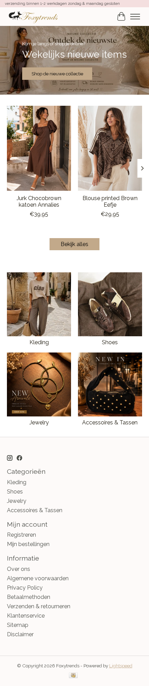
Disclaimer (20, 634)
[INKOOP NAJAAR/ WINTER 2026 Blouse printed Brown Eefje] (110, 148)
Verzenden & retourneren (38, 606)
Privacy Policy (25, 587)
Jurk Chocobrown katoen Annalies (39, 201)
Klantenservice (26, 615)
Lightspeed (120, 665)
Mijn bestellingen (28, 544)
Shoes (110, 342)
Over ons (18, 569)
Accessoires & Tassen (110, 422)
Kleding (39, 342)
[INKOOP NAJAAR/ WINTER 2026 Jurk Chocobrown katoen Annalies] (39, 148)
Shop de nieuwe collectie (57, 73)
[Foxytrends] (33, 16)
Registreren (21, 535)
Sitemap (17, 625)
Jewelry (39, 422)
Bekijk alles (74, 244)
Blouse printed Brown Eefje (110, 201)
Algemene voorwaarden (38, 578)
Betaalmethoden (28, 597)
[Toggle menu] (135, 17)
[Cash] (73, 676)
